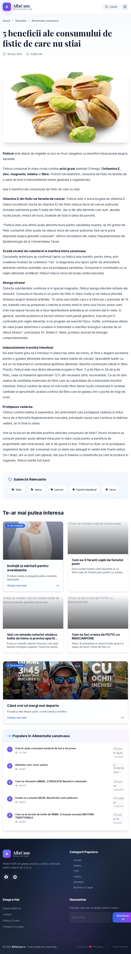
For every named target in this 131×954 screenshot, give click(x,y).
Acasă (6, 20)
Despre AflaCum (12, 908)
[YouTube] (15, 877)
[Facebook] (6, 877)
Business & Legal (83, 887)
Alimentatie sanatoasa (45, 20)
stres (113, 489)
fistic (19, 489)
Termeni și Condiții (13, 926)
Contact (7, 914)
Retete (77, 865)
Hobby (77, 876)
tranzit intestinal (86, 489)
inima (38, 489)
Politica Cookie (11, 920)
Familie (77, 860)
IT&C (76, 871)
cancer (59, 489)
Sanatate (20, 20)
